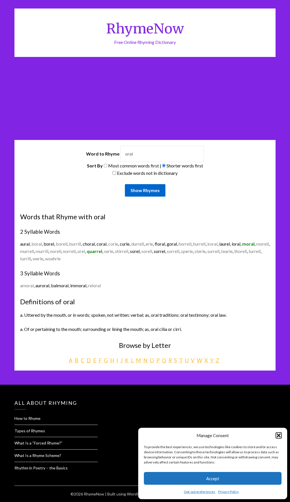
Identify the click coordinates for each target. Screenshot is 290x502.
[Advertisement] (145, 99)
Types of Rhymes (29, 430)
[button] (279, 435)
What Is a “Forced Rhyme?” (38, 443)
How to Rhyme (27, 418)
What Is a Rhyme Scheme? (37, 455)
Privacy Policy (228, 492)
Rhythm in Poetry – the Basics (41, 467)
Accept (212, 478)
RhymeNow (145, 28)
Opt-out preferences (199, 492)
